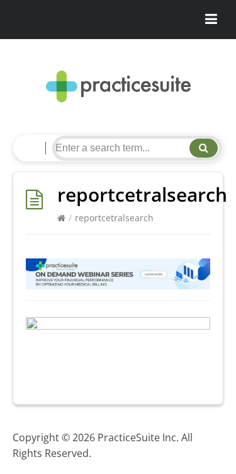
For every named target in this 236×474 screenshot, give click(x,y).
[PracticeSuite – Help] (118, 87)
